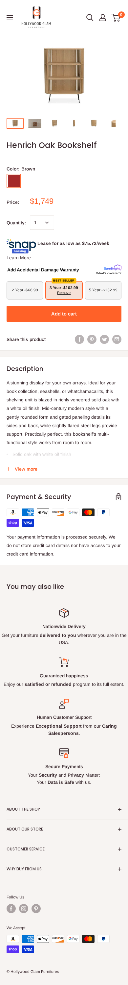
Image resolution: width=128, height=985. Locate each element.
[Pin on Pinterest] (91, 339)
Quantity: (16, 222)
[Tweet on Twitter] (104, 339)
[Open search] (90, 17)
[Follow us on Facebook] (11, 908)
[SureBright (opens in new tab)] (112, 268)
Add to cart (64, 313)
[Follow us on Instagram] (23, 908)
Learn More (19, 257)
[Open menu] (10, 17)
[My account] (102, 17)
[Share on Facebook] (79, 339)
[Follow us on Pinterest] (36, 908)
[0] (116, 18)
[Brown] (14, 181)
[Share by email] (116, 339)
